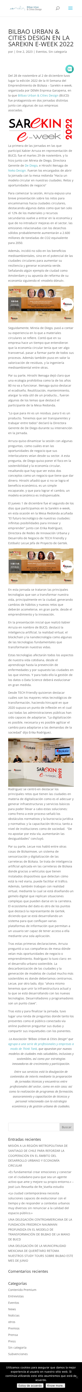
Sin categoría (58, 52)
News (12, 1309)
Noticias (14, 1315)
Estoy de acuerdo (30, 1385)
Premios (14, 1328)
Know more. (55, 1385)
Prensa (13, 1335)
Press (12, 1341)
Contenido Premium (22, 1290)
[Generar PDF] (69, 69)
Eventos (41, 52)
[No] (77, 1377)
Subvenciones (18, 1354)
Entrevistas (16, 1296)
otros (11, 1322)
